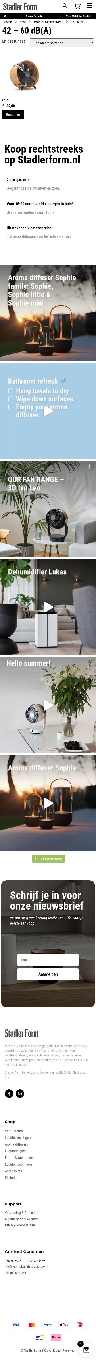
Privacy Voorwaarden (20, 1225)
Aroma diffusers (16, 1144)
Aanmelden (48, 974)
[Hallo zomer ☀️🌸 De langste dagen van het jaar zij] (48, 803)
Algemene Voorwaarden (21, 1219)
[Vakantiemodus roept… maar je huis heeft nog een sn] (48, 411)
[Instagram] (20, 1093)
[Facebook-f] (9, 1093)
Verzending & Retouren (21, 1213)
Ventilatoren (14, 1131)
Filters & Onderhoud (19, 1157)
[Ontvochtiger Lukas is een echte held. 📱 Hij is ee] (48, 607)
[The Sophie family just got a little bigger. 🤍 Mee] (48, 313)
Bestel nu (13, 114)
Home (8, 21)
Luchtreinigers (15, 1151)
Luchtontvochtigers (19, 1164)
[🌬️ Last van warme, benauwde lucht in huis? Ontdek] (48, 705)
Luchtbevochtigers (18, 1137)
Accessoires (13, 1171)
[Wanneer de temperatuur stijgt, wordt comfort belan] (48, 509)
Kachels (10, 1177)
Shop (23, 21)
